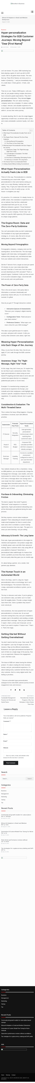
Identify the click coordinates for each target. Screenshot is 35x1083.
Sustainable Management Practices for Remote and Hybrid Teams (8, 700)
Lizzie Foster (6, 47)
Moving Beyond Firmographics (15, 141)
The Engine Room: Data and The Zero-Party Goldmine (15, 138)
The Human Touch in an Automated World (15, 161)
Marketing (4, 796)
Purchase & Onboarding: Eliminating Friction (19, 157)
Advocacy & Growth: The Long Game (17, 159)
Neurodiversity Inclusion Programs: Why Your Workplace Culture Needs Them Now (26, 701)
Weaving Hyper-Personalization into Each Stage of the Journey (17, 146)
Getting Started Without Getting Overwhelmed (16, 164)
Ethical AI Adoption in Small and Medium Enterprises (15, 1025)
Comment (6, 721)
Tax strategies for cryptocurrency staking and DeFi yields (17, 1036)
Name (5, 734)
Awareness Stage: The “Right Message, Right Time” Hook (18, 150)
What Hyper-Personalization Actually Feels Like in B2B (17, 134)
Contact (13, 1075)
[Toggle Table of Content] (30, 130)
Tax (2, 802)
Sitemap (8, 1075)
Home (2, 1075)
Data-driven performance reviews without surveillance (16, 1033)
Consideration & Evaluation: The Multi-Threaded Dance (17, 154)
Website (5, 747)
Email (5, 741)
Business (3, 29)
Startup (3, 799)
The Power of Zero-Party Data (15, 143)
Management (5, 793)
